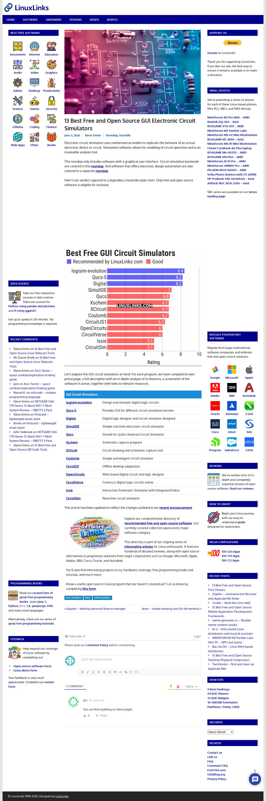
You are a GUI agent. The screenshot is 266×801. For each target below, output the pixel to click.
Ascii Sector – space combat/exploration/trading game (32, 375)
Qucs (69, 434)
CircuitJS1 (72, 466)
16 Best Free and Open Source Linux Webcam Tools (32, 362)
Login (197, 636)
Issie (69, 490)
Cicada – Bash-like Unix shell (231, 603)
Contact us (214, 752)
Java (40, 601)
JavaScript (39, 606)
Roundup (112, 135)
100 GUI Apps (231, 551)
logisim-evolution (79, 402)
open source (102, 597)
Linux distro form (25, 670)
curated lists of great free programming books (36, 597)
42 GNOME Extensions (222, 702)
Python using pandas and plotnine (31, 306)
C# (28, 606)
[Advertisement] (133, 219)
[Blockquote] (115, 672)
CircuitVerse (74, 482)
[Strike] (98, 672)
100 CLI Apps (230, 560)
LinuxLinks (62, 796)
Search (112, 19)
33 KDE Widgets (218, 698)
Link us (212, 757)
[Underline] (93, 672)
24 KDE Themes (217, 693)
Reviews (76, 19)
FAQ (210, 761)
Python (13, 606)
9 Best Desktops (218, 689)
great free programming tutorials (31, 623)
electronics (74, 597)
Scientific (125, 135)
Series (94, 19)
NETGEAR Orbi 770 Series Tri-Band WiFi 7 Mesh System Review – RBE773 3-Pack (31, 406)
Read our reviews (241, 488)
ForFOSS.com (216, 770)
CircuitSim (73, 498)
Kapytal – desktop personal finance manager (95, 608)
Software (30, 19)
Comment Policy (96, 645)
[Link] (126, 672)
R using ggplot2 (25, 310)
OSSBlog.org (216, 774)
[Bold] (82, 672)
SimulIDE (72, 426)
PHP (50, 606)
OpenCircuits (75, 474)
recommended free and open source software (158, 523)
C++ (22, 606)
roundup (97, 166)
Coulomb (72, 458)
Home (11, 19)
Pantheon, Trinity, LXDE (223, 707)
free (88, 597)
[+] (136, 671)
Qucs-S (71, 410)
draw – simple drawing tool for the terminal (170, 608)
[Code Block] (120, 672)
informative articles (138, 547)
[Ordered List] (104, 672)
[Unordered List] (109, 672)
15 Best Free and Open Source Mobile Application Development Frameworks (230, 611)
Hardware (54, 19)
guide (241, 522)
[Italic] (88, 672)
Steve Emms (93, 135)
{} (131, 671)
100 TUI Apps (231, 556)
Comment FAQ (217, 765)
